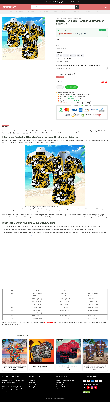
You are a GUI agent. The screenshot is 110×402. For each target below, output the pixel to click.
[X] (84, 387)
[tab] (5, 127)
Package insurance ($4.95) (66, 74)
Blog (98, 12)
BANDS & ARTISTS (44, 12)
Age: (58, 39)
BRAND (55, 12)
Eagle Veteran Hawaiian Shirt (41, 366)
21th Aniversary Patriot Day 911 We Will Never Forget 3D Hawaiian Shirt (95, 366)
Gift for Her (76, 12)
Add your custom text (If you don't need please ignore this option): (77, 59)
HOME (10, 12)
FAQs (31, 391)
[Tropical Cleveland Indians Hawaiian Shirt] (68, 351)
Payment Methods (62, 387)
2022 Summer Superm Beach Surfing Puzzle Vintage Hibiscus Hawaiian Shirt (15, 366)
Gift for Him (88, 12)
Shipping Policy (61, 385)
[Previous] (2, 356)
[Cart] (106, 7)
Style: (58, 46)
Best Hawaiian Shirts (76, 18)
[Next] (107, 356)
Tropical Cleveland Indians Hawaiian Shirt (68, 366)
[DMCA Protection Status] (86, 392)
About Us (32, 381)
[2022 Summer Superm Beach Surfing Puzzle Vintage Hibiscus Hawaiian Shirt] (14, 351)
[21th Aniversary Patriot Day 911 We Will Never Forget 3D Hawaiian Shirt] (95, 351)
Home (57, 18)
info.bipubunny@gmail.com (16, 389)
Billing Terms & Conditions (64, 389)
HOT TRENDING (20, 12)
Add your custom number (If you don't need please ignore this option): (78, 65)
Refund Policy (60, 383)
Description (5, 127)
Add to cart (71, 87)
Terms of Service (34, 385)
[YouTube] (88, 387)
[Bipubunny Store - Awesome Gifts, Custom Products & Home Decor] (9, 7)
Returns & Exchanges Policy (65, 381)
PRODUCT (31, 12)
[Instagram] (92, 387)
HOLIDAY (64, 12)
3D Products (65, 18)
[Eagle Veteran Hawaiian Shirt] (41, 351)
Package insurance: (62, 72)
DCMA (31, 389)
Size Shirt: (59, 52)
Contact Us (32, 383)
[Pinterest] (95, 387)
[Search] (77, 7)
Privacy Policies (34, 387)
